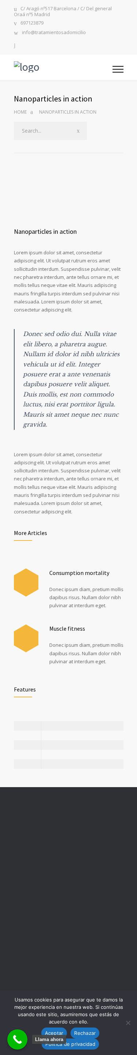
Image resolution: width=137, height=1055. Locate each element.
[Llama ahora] (17, 1039)
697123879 (31, 23)
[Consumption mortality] (26, 582)
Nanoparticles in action (45, 231)
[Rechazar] (128, 1022)
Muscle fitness (67, 628)
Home (20, 112)
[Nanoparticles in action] (68, 191)
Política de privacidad (70, 1044)
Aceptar (54, 1033)
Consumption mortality (79, 572)
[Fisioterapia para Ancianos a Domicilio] (63, 67)
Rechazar (85, 1033)
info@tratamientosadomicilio (54, 33)
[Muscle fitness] (26, 638)
